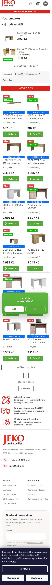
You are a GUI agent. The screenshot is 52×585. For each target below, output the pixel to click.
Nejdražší (19, 74)
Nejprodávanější (33, 74)
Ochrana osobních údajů (37, 499)
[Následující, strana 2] (26, 375)
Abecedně (7, 80)
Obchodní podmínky (36, 490)
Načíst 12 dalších (26, 367)
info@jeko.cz (16, 465)
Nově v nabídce (9, 494)
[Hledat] (30, 3)
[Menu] (45, 3)
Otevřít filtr (26, 88)
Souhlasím (36, 578)
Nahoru (27, 388)
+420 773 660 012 (19, 459)
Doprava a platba (34, 485)
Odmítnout (13, 578)
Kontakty (31, 494)
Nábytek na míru (10, 503)
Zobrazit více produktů (24, 66)
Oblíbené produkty (11, 499)
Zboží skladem (9, 485)
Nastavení (25, 568)
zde (14, 561)
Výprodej (7, 490)
